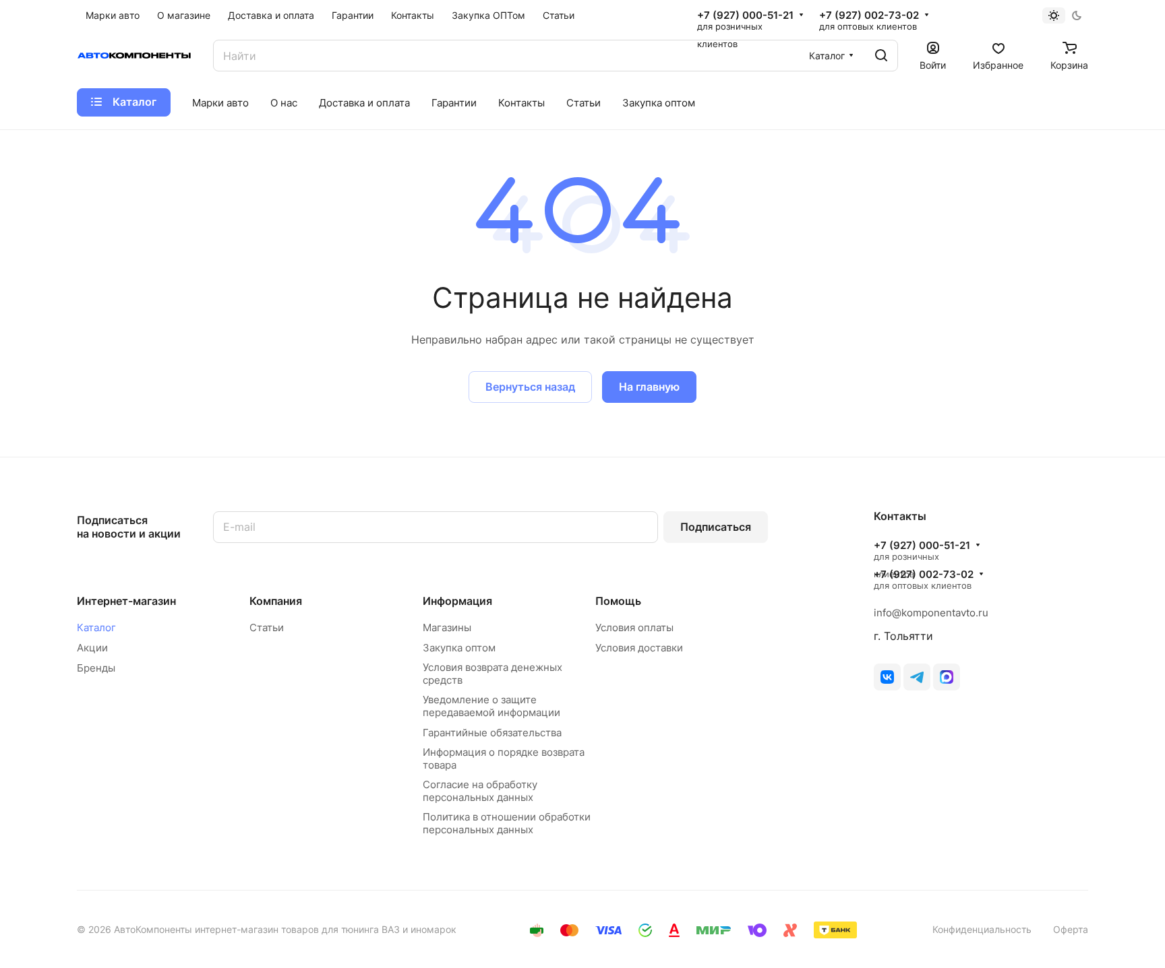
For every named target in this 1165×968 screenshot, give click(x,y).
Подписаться (715, 527)
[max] (946, 677)
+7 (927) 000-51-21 (745, 15)
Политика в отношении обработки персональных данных (507, 823)
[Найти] (881, 55)
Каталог (96, 627)
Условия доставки (639, 647)
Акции (92, 647)
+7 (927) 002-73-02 (869, 15)
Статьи (266, 627)
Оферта (1070, 929)
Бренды (96, 668)
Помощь (618, 601)
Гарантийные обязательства (492, 732)
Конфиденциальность (982, 929)
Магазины (447, 627)
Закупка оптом (459, 647)
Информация (457, 601)
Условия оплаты (634, 627)
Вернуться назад (530, 386)
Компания (275, 601)
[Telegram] (916, 677)
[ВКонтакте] (887, 677)
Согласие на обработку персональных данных (480, 791)
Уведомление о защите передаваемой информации (491, 706)
